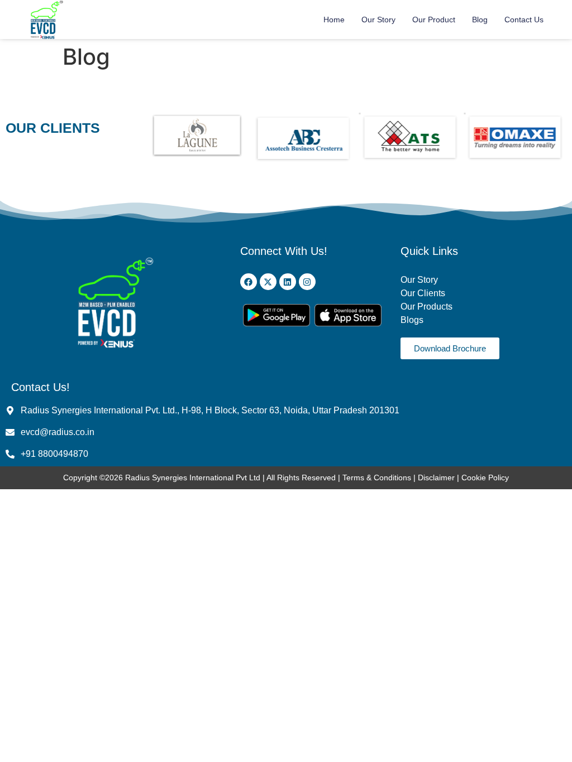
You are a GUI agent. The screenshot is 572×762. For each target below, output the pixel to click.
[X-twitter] (268, 281)
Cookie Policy (485, 477)
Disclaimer (437, 477)
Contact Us (524, 19)
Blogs (413, 320)
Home (334, 19)
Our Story (378, 19)
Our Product (433, 19)
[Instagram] (307, 281)
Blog (480, 19)
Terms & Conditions (376, 477)
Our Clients (423, 293)
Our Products (426, 306)
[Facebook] (248, 281)
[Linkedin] (287, 281)
